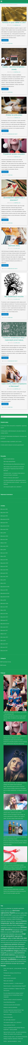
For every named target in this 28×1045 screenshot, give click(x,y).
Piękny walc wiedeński (8, 980)
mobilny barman (18, 934)
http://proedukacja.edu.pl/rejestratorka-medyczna (14, 464)
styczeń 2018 (5, 613)
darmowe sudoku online (21, 913)
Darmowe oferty (14, 246)
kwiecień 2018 (5, 603)
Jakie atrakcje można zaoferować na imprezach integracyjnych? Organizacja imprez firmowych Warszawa (14, 468)
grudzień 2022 (5, 563)
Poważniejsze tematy (13, 134)
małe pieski (15, 932)
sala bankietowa (10, 953)
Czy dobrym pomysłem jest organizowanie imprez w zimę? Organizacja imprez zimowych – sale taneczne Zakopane (15, 482)
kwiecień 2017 (5, 643)
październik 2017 (5, 623)
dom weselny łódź (6, 915)
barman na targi (4, 908)
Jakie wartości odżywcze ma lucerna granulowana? (13, 444)
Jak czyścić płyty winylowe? (9, 1019)
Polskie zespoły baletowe (9, 458)
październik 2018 (5, 596)
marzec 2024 (5, 539)
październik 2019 (5, 593)
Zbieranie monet (7, 975)
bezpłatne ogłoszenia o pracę (6, 910)
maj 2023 (4, 549)
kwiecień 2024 (5, 536)
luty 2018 (4, 610)
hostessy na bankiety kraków (8, 919)
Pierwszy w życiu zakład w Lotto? (14, 22)
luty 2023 (4, 556)
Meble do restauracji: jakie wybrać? (11, 477)
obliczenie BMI (22, 938)
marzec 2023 (5, 552)
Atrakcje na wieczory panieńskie (10, 1007)
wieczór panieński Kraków (20, 961)
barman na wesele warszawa (15, 908)
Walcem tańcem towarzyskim (10, 978)
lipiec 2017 (4, 633)
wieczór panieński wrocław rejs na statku (12, 963)
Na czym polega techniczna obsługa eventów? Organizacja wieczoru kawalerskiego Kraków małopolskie (13, 995)
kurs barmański (8, 932)
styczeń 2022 (5, 566)
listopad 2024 (5, 522)
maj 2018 (4, 600)
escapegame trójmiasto (15, 915)
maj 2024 (4, 532)
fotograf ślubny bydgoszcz (18, 917)
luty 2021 (4, 583)
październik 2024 (5, 526)
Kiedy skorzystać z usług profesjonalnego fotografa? (15, 986)
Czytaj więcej (5, 40)
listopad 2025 (5, 515)
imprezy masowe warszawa (13, 927)
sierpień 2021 (5, 573)
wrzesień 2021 (5, 569)
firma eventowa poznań (8, 917)
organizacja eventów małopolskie (7, 940)
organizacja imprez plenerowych (12, 942)
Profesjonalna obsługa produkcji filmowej (12, 972)
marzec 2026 (5, 509)
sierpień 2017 (5, 630)
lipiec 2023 (4, 542)
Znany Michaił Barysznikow (9, 1002)
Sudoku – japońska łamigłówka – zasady (12, 1041)
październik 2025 (5, 519)
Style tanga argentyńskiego (9, 461)
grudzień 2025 (5, 512)
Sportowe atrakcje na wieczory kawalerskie (13, 999)
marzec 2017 (5, 647)
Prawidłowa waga (11, 951)
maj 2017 (4, 640)
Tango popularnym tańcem (9, 1025)
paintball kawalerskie (7, 948)
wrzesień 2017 (5, 627)
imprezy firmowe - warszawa (13, 921)
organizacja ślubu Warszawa (16, 946)
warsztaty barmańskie (10, 957)
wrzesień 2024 (5, 529)
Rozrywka (10, 43)
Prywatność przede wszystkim (14, 154)
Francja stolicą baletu (8, 887)
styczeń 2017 (5, 650)
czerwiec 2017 (5, 637)
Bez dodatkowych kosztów (14, 296)
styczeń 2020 (5, 590)
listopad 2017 (5, 620)
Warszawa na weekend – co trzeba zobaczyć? (13, 983)
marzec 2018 (5, 606)
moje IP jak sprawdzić (13, 935)
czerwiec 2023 (5, 546)
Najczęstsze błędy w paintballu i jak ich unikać (12, 441)
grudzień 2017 (5, 616)
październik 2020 (5, 586)
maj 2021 (4, 579)
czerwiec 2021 (5, 576)
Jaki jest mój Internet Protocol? (10, 863)
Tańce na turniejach (8, 1014)
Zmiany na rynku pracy (14, 115)
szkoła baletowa (9, 955)
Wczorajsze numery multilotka (13, 958)
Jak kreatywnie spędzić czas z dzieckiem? (13, 486)
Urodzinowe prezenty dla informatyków (12, 1004)
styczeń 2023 (5, 559)
